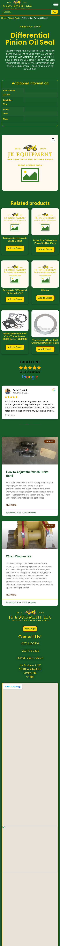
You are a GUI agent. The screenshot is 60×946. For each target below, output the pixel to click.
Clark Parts (14, 18)
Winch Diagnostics (18, 556)
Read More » (11, 505)
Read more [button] (10, 415)
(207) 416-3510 (30, 643)
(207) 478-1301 (30, 650)
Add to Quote (15, 248)
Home (4, 18)
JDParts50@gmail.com (30, 657)
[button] (56, 4)
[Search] (54, 12)
